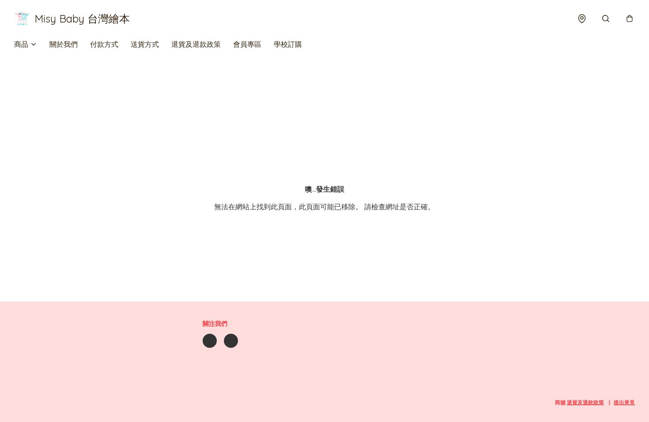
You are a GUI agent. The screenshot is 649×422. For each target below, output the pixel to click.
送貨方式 (145, 44)
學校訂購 (288, 44)
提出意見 (624, 402)
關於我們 (63, 44)
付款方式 (104, 44)
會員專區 (247, 44)
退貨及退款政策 (196, 44)
